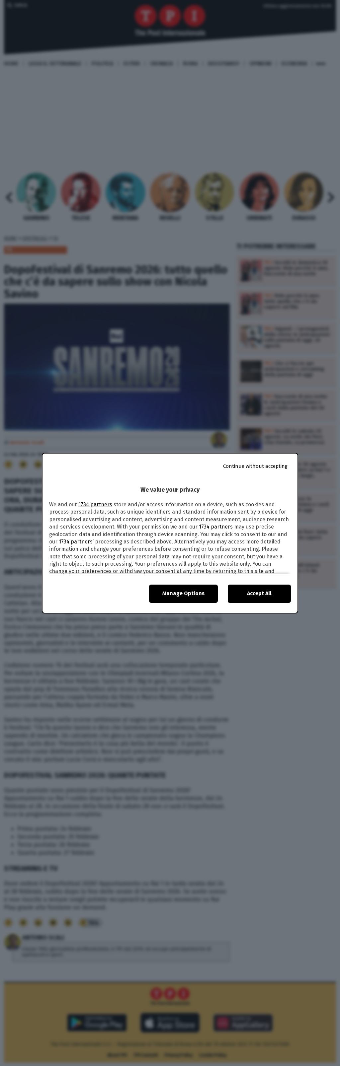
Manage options (183, 593)
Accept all (259, 593)
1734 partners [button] (95, 504)
